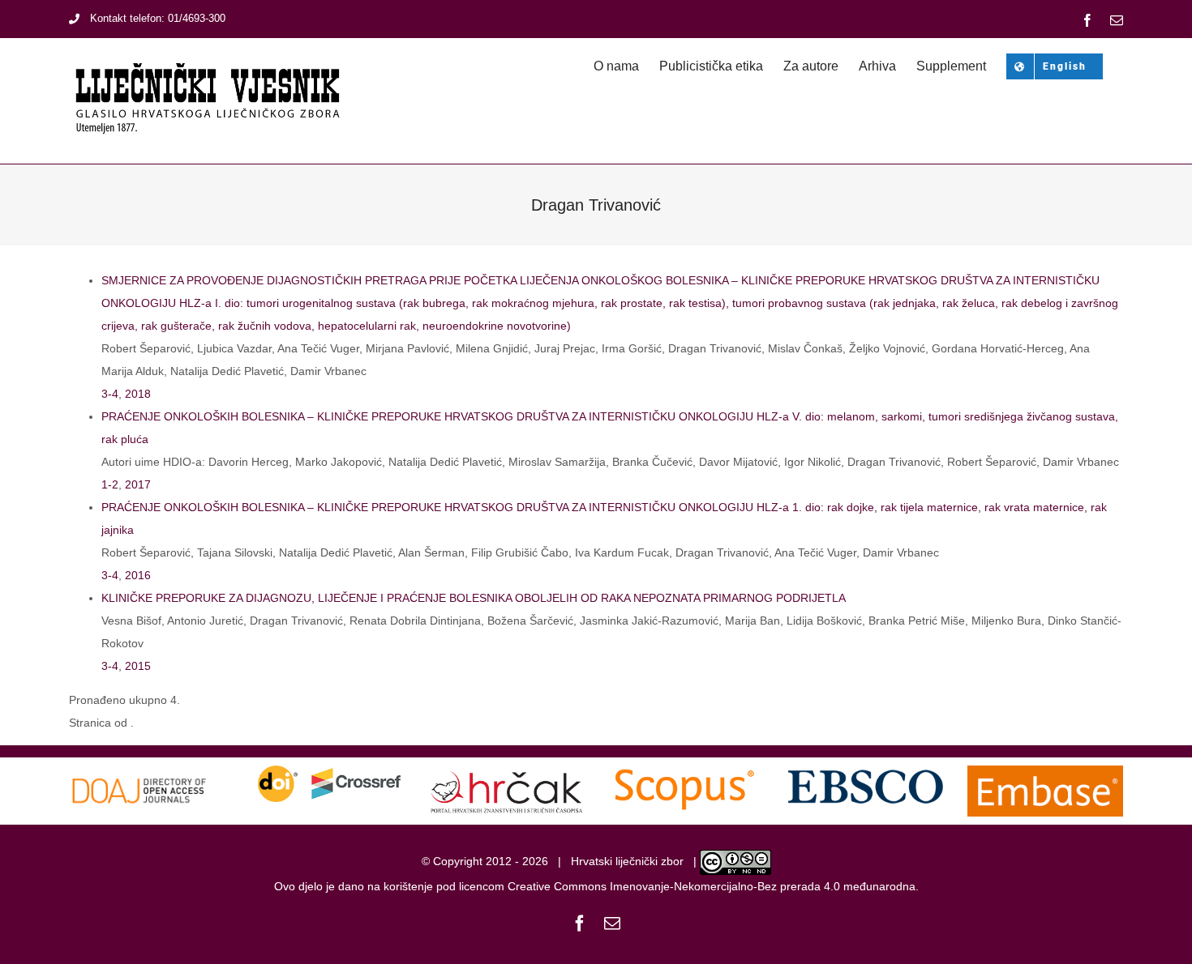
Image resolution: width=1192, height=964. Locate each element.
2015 (138, 665)
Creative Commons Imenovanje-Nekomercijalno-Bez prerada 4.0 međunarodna (711, 886)
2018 (138, 393)
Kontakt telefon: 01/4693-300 (157, 18)
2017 (138, 484)
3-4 (109, 393)
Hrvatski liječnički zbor (627, 861)
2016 (138, 575)
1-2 (109, 484)
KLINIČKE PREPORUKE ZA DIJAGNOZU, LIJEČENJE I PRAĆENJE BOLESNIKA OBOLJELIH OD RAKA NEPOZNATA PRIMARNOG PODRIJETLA (473, 597)
